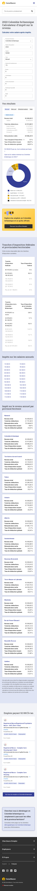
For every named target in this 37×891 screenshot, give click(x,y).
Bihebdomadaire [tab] (23, 109)
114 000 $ (23, 394)
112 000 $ (7, 394)
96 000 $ (7, 382)
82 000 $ (22, 370)
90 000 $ (22, 376)
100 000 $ (7, 385)
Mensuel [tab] (13, 109)
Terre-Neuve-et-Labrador (13, 579)
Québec (7, 661)
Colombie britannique (11, 436)
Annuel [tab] (7, 109)
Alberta (6, 518)
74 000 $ (22, 364)
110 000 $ (23, 391)
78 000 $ (22, 367)
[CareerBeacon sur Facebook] (3, 870)
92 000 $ (7, 379)
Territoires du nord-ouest (13, 456)
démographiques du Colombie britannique (17, 825)
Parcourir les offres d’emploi (18, 226)
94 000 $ (22, 379)
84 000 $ (7, 373)
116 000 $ (7, 397)
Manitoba (7, 600)
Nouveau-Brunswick (11, 559)
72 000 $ (7, 364)
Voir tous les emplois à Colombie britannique (18, 794)
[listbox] (18, 41)
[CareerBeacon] (9, 879)
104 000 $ (7, 388)
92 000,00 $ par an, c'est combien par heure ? (18, 150)
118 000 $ (23, 397)
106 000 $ (23, 388)
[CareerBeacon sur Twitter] (15, 870)
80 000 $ (7, 370)
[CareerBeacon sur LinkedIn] (11, 870)
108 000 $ (7, 391)
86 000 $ (22, 373)
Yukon (6, 477)
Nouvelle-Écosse (10, 641)
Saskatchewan (9, 538)
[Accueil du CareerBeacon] (9, 3)
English (4, 864)
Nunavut (7, 415)
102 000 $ (23, 385)
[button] (18, 724)
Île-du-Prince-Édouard (11, 620)
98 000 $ (22, 382)
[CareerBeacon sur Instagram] (7, 870)
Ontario (7, 497)
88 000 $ (7, 376)
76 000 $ (7, 367)
